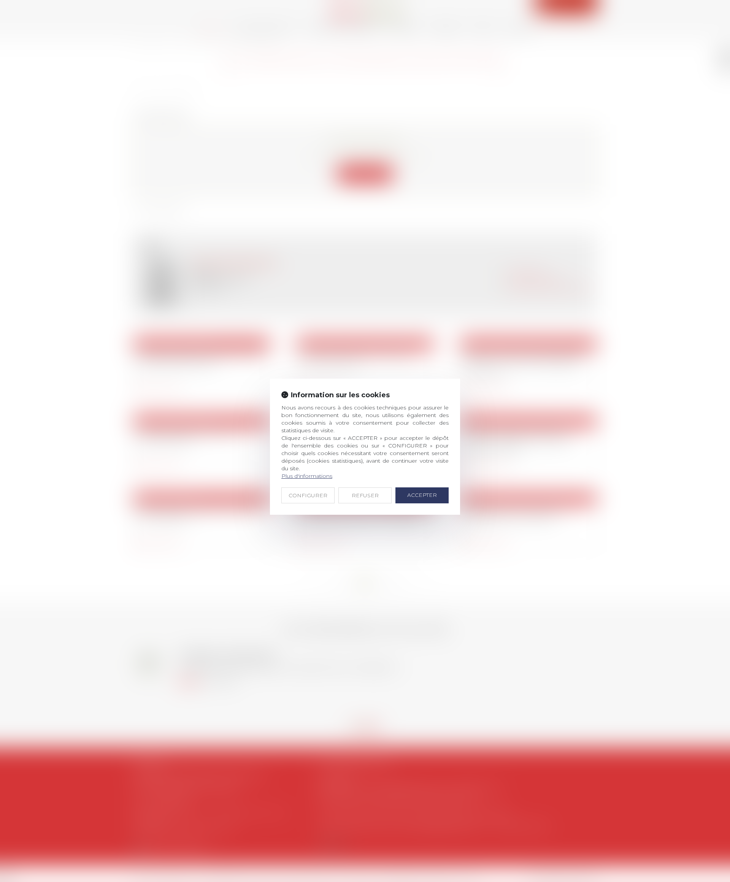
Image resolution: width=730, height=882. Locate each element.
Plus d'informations (306, 476)
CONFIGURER (308, 495)
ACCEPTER (422, 495)
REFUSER (365, 495)
